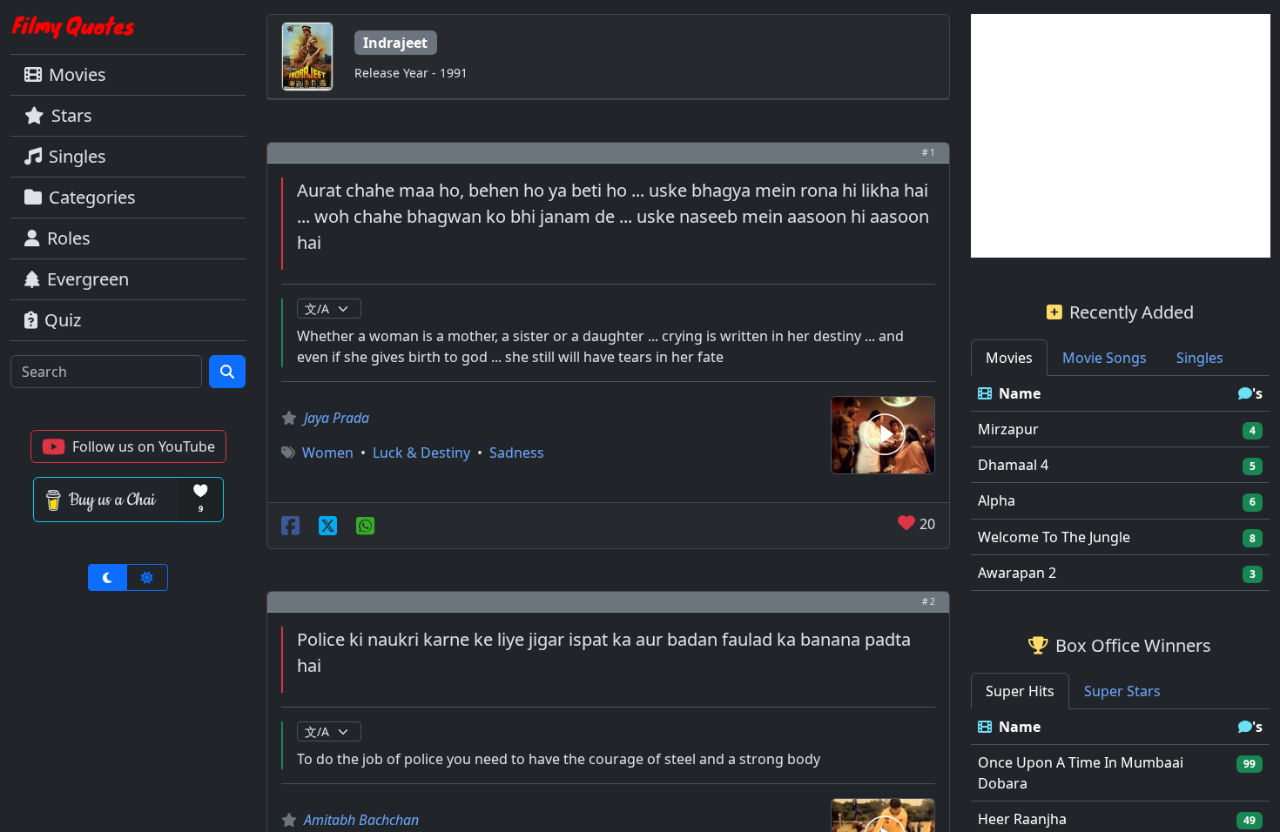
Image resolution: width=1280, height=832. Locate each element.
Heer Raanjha (1022, 819)
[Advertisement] (1120, 136)
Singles (77, 156)
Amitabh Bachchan (361, 819)
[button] (128, 446)
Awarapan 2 (1017, 572)
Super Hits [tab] (1020, 691)
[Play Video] (883, 433)
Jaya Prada (336, 417)
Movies (77, 74)
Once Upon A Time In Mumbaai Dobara (1080, 773)
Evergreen (88, 279)
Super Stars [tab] (1122, 691)
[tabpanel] (1120, 483)
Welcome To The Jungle (1054, 537)
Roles (69, 238)
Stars (71, 115)
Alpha (996, 500)
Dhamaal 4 (1013, 464)
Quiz (62, 320)
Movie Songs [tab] (1104, 357)
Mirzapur (1008, 429)
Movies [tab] (1009, 357)
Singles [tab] (1199, 357)
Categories (92, 197)
